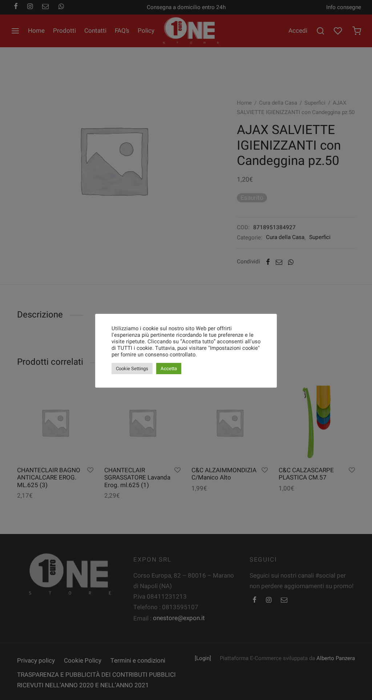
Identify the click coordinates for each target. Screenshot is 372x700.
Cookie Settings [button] (132, 368)
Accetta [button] (169, 368)
